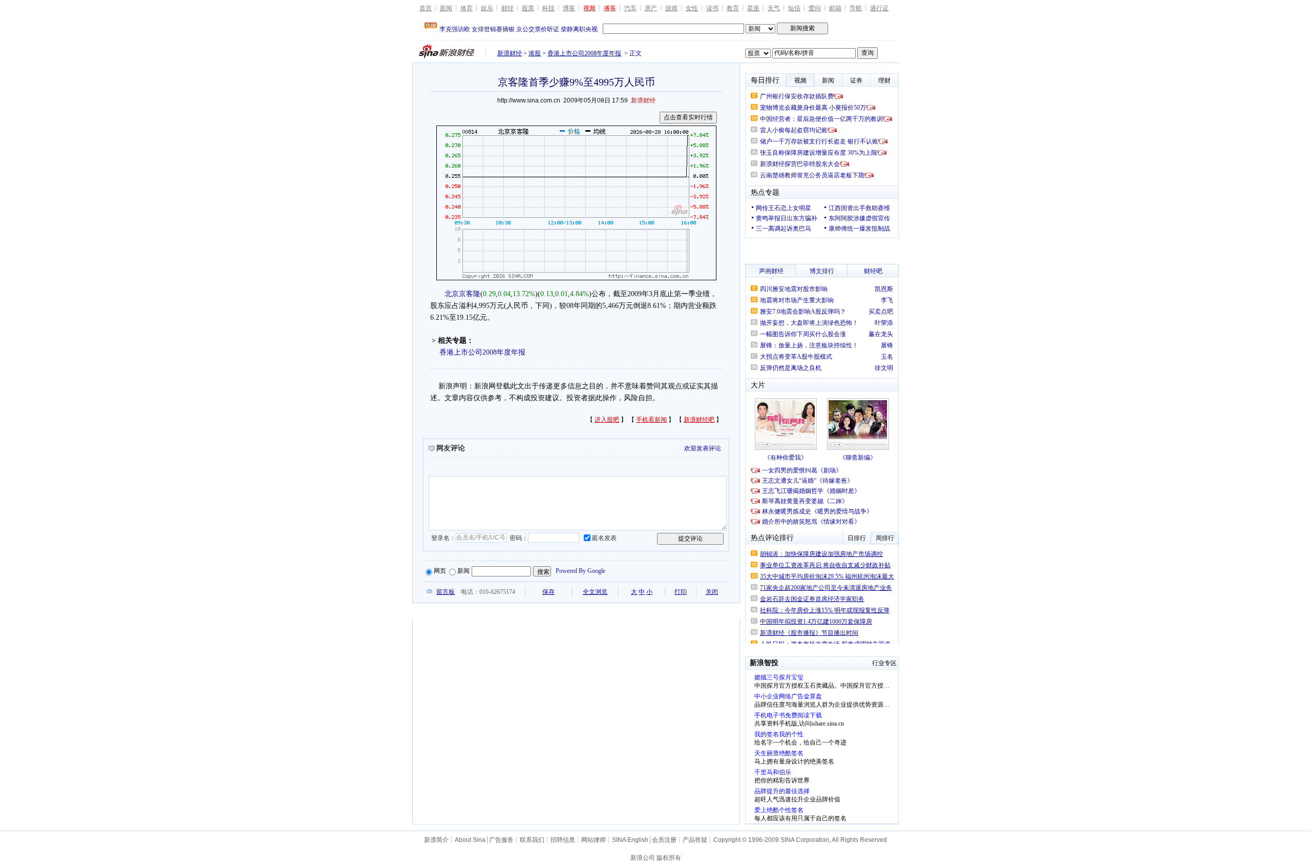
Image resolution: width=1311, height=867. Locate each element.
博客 (569, 8)
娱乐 (487, 8)
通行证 (879, 8)
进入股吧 (607, 419)
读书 (712, 8)
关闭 (712, 591)
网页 (440, 570)
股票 (528, 8)
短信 (794, 8)
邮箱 (835, 8)
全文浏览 (595, 591)
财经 (507, 8)
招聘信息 (563, 839)
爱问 (815, 8)
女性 (692, 8)
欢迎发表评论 (702, 448)
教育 (733, 8)
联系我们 (532, 839)
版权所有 (669, 857)
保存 (548, 591)
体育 (466, 8)
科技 (548, 8)
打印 (680, 591)
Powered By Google (580, 570)
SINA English (630, 839)
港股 (534, 53)
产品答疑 (695, 839)
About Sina (470, 839)
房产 (651, 8)
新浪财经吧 (699, 419)
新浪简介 (436, 839)
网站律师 (593, 839)
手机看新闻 (651, 419)
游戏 (671, 8)
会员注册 (664, 839)
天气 (774, 8)
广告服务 (501, 839)
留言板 (445, 591)
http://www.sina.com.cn (528, 100)
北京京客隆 (462, 294)
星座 (753, 8)
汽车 (630, 8)
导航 (856, 8)
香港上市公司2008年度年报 (584, 53)
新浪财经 (509, 53)
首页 (425, 8)
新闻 (446, 8)
